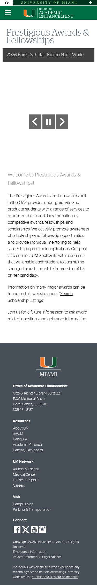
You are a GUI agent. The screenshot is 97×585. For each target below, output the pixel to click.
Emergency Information (29, 552)
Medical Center (24, 475)
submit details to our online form (55, 577)
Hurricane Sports (26, 480)
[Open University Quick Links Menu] (90, 2)
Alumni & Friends (26, 469)
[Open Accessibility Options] (6, 2)
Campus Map (23, 504)
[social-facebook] (17, 529)
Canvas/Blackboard (28, 450)
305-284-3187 (23, 410)
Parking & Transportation (32, 510)
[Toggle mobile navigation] (8, 12)
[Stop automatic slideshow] (48, 121)
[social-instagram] (42, 529)
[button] (85, 570)
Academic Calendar (28, 445)
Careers (19, 485)
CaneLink (20, 439)
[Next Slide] (62, 121)
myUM (18, 434)
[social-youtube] (34, 529)
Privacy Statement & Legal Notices (37, 557)
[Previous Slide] (35, 121)
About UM (20, 428)
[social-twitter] (25, 529)
